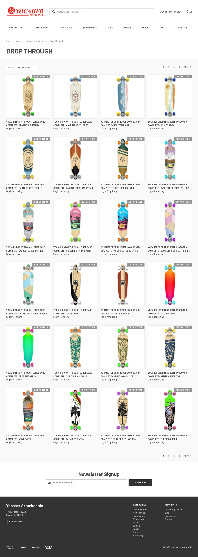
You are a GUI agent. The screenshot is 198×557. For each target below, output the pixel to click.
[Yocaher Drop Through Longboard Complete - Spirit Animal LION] (122, 347)
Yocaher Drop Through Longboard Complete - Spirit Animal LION (120, 374)
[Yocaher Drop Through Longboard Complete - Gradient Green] (28, 347)
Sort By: (11, 67)
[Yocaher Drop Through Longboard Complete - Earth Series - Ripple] (28, 159)
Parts (163, 27)
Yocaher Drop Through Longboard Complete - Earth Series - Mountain (73, 186)
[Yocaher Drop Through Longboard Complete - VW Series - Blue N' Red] (122, 222)
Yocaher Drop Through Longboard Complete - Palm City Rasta (72, 437)
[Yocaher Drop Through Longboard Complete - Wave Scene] (28, 410)
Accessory (183, 27)
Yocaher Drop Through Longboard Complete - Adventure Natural (25, 123)
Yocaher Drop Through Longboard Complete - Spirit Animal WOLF (72, 374)
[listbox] (26, 67)
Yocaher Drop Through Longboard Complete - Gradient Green (25, 374)
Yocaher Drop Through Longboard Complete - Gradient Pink (167, 312)
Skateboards (90, 27)
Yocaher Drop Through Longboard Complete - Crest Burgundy (120, 312)
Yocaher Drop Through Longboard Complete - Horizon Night (120, 123)
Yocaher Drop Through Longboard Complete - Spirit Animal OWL (167, 374)
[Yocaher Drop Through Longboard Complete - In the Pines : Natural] (122, 410)
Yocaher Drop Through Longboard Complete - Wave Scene (25, 437)
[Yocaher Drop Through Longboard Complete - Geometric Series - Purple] (169, 222)
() (190, 12)
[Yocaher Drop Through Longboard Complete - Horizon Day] (169, 96)
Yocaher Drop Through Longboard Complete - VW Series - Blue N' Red (120, 249)
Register (177, 12)
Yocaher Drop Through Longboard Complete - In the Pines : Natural (120, 437)
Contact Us (170, 516)
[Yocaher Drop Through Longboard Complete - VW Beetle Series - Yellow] (169, 159)
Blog (167, 513)
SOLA (110, 27)
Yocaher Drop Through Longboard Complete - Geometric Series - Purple (169, 249)
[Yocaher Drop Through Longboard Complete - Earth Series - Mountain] (75, 159)
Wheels (127, 27)
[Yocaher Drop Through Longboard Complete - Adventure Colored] (75, 96)
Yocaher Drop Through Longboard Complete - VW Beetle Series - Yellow (168, 186)
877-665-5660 (16, 521)
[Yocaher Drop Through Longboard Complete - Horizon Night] (122, 96)
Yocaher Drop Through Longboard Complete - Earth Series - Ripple (25, 186)
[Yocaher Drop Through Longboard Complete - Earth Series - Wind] (122, 159)
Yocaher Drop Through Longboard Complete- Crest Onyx (72, 312)
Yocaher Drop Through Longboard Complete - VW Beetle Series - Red (25, 249)
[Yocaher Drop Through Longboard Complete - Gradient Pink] (169, 284)
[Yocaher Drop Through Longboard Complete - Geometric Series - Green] (28, 284)
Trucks (146, 27)
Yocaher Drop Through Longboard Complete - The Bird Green (167, 437)
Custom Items (16, 27)
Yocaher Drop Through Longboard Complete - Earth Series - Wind (120, 186)
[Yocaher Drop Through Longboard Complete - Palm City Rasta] (75, 410)
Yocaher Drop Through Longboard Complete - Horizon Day (167, 123)
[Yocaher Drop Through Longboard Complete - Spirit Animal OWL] (169, 347)
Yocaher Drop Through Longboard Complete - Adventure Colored (72, 123)
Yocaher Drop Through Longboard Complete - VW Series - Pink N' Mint (72, 249)
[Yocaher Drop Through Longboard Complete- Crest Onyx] (75, 284)
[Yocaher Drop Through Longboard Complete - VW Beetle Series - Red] (28, 222)
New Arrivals (42, 27)
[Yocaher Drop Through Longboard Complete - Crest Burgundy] (122, 284)
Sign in (166, 12)
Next (186, 67)
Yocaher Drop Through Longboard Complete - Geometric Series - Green (26, 312)
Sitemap (169, 519)
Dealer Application (174, 509)
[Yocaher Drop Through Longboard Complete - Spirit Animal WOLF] (75, 347)
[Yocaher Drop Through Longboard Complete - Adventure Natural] (28, 96)
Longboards (65, 27)
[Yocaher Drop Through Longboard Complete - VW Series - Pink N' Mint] (75, 222)
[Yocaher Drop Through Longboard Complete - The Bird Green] (169, 410)
